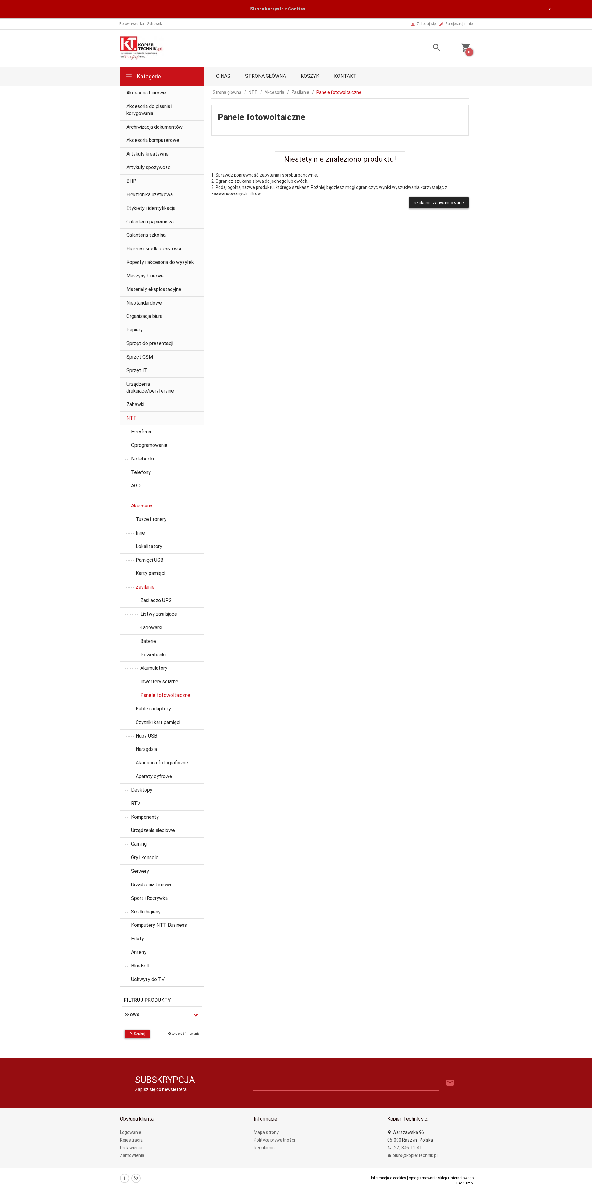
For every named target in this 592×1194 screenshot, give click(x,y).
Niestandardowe (144, 303)
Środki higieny (146, 912)
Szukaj (139, 1034)
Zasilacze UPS (156, 600)
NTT (131, 418)
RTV (135, 803)
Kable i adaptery (153, 709)
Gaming (139, 844)
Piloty (137, 939)
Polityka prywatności (274, 1140)
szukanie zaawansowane (439, 202)
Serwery (140, 871)
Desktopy (141, 790)
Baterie (148, 641)
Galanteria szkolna (146, 235)
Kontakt (345, 76)
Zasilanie (145, 587)
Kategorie (148, 76)
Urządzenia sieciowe (153, 830)
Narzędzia (146, 749)
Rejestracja (131, 1140)
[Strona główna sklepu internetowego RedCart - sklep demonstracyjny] (142, 47)
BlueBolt (140, 966)
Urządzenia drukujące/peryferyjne (150, 387)
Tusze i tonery (151, 519)
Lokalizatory (149, 546)
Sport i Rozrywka (149, 898)
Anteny (138, 952)
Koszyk (310, 76)
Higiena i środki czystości (153, 249)
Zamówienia (132, 1155)
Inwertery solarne (159, 681)
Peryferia (141, 432)
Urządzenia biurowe (152, 885)
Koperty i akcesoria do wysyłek (160, 262)
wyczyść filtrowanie (185, 1033)
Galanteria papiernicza (150, 222)
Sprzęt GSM (139, 357)
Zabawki (135, 404)
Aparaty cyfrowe (154, 776)
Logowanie (130, 1132)
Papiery (134, 330)
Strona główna (265, 76)
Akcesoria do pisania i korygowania (149, 109)
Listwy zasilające (158, 614)
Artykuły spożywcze (148, 167)
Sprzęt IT (136, 370)
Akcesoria (141, 506)
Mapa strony (266, 1132)
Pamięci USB (149, 560)
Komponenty (145, 817)
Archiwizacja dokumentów (154, 127)
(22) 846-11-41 (407, 1147)
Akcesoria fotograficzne (162, 763)
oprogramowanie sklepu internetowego (441, 1178)
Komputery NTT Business (159, 925)
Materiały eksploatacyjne (153, 289)
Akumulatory (153, 668)
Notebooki (142, 459)
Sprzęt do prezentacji (149, 343)
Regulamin (264, 1147)
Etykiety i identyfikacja (150, 208)
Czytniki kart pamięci (158, 722)
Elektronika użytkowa (149, 195)
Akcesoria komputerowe (152, 140)
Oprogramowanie (149, 445)
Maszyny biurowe (145, 276)
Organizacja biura (144, 316)
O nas (223, 76)
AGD (136, 486)
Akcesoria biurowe (146, 93)
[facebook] (124, 1178)
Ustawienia (131, 1147)
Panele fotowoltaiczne (165, 695)
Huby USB (146, 736)
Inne (140, 533)
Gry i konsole (144, 857)
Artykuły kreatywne (147, 154)
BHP (131, 181)
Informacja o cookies (388, 1178)
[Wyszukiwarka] (429, 48)
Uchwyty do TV (148, 979)
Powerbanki (153, 655)
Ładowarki (151, 627)
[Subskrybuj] (450, 1083)
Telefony (141, 472)
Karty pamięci (150, 573)
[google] (136, 1178)
